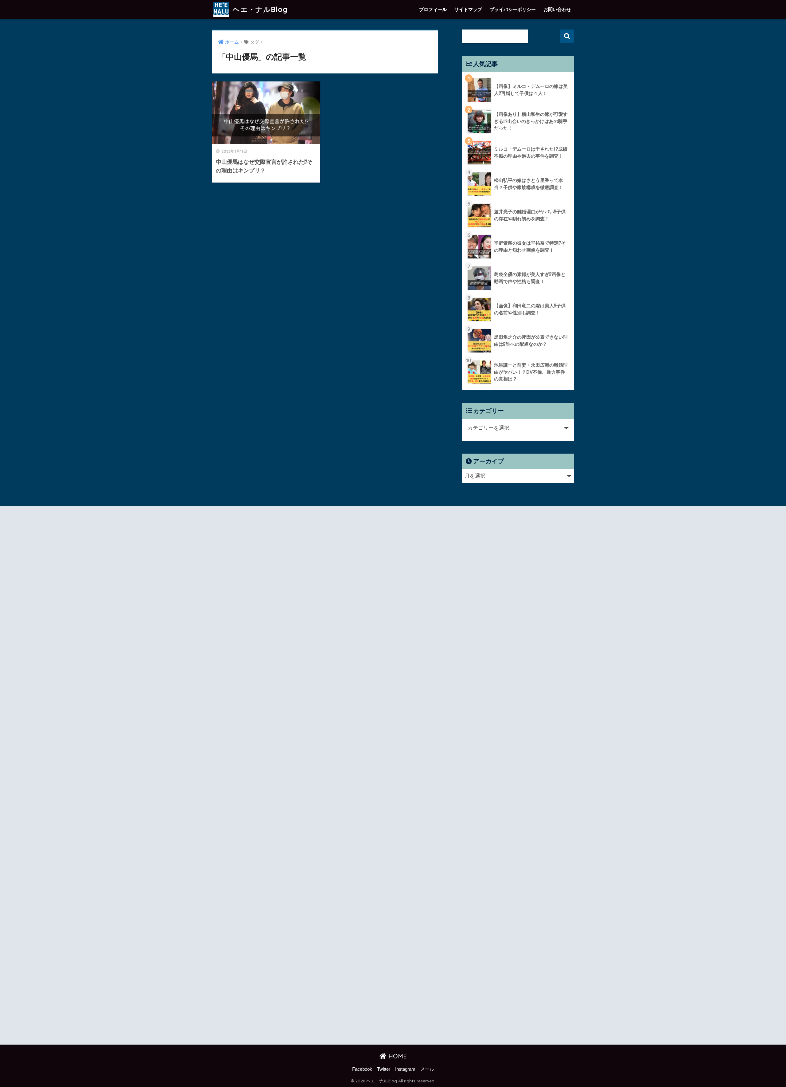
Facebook (362, 1069)
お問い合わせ (557, 9)
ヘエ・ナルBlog (259, 9)
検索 (567, 36)
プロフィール (433, 9)
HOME (397, 1056)
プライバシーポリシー (513, 9)
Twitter (383, 1069)
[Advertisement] (266, 776)
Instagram (405, 1069)
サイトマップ (468, 9)
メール (427, 1069)
